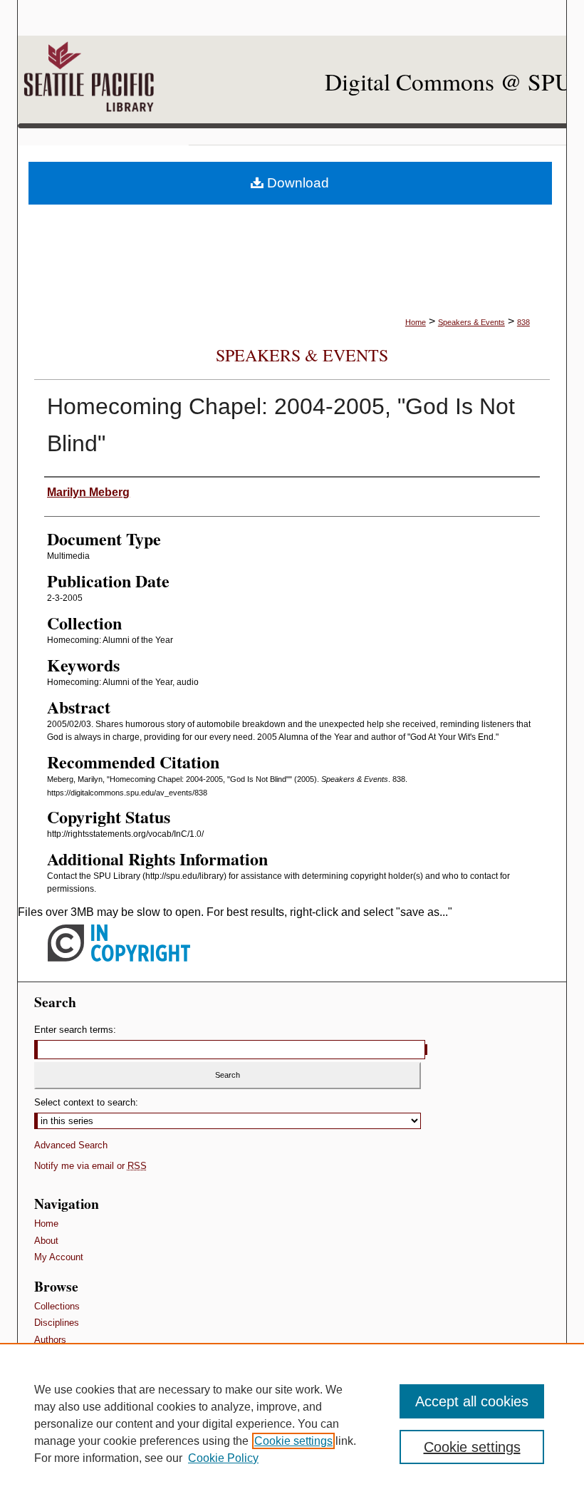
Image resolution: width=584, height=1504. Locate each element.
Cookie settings (293, 1441)
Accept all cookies (471, 1401)
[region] (292, 1423)
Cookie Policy (223, 1458)
